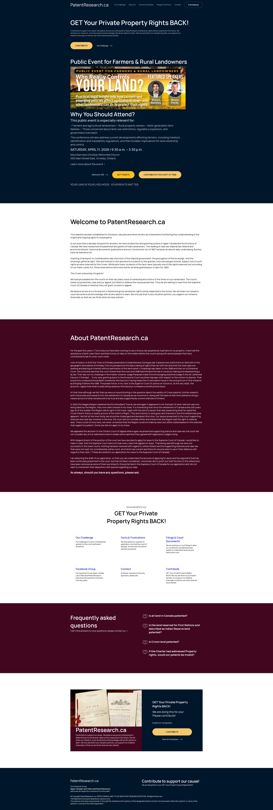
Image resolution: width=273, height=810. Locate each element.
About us (132, 5)
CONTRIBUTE (81, 45)
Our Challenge (120, 5)
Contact (177, 5)
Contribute (193, 4)
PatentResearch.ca (89, 5)
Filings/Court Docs (164, 5)
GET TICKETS (123, 174)
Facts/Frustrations (146, 5)
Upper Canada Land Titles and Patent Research (90, 789)
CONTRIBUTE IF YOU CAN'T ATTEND (160, 174)
